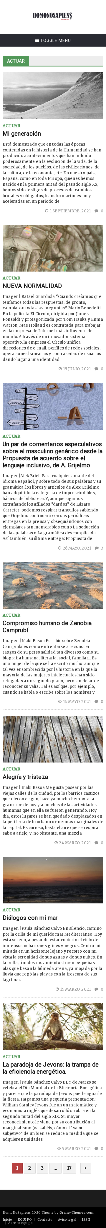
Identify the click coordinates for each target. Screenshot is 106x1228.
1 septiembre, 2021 (71, 211)
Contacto (44, 1219)
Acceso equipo (20, 1223)
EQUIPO (25, 1219)
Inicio (7, 1219)
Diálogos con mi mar (30, 917)
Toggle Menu (55, 40)
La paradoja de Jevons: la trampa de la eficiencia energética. (51, 1068)
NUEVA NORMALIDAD (32, 285)
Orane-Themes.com (76, 1212)
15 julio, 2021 (77, 368)
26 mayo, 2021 (77, 548)
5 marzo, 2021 (77, 1148)
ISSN (86, 1219)
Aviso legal (67, 1219)
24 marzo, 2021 (75, 842)
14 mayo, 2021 (77, 701)
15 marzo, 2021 (76, 989)
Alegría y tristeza (25, 776)
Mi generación (22, 133)
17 (69, 1168)
